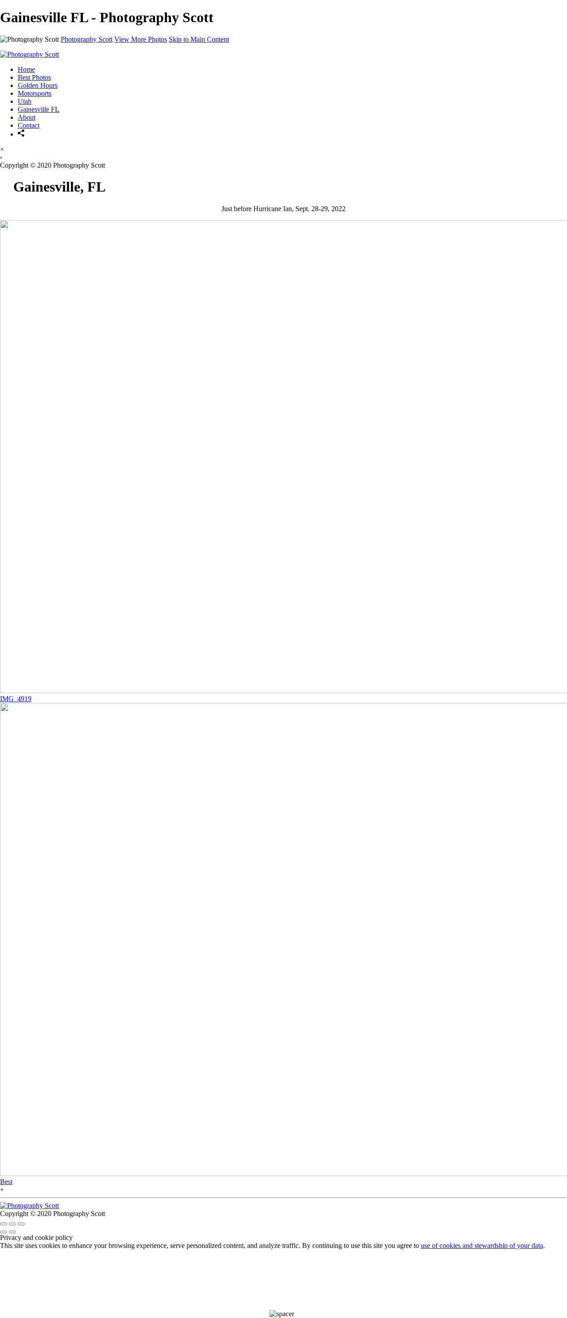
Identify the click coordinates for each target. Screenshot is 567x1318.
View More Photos (140, 39)
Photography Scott (87, 39)
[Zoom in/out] (21, 1224)
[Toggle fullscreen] (12, 1224)
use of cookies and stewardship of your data (482, 1245)
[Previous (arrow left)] (3, 1232)
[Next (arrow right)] (12, 1232)
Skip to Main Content (199, 39)
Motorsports (34, 93)
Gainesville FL (38, 109)
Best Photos (34, 77)
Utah (24, 101)
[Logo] (29, 54)
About (26, 117)
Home (26, 69)
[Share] (21, 134)
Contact (28, 125)
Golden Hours (38, 85)
